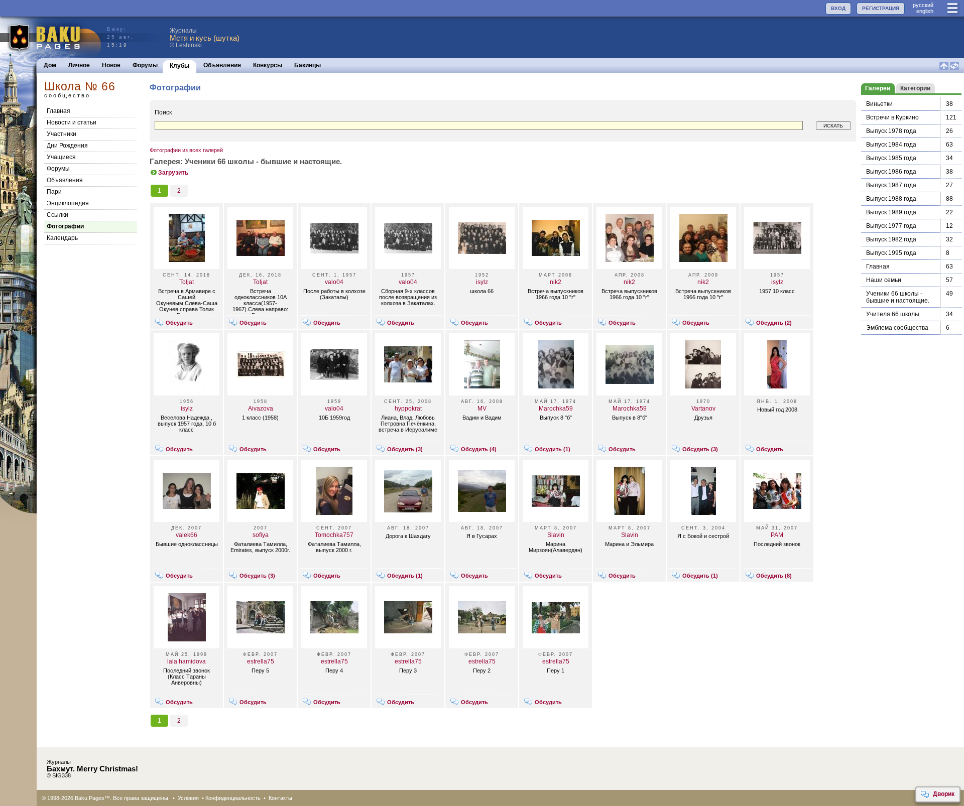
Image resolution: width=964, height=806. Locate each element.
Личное (79, 65)
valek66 (186, 535)
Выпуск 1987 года (891, 185)
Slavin (555, 535)
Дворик (943, 793)
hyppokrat (408, 408)
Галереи (877, 88)
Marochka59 (556, 408)
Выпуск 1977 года (891, 225)
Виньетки (879, 103)
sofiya (261, 535)
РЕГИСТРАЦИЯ (880, 8)
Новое (111, 65)
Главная (58, 110)
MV (482, 408)
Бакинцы (307, 65)
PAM (777, 535)
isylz (482, 282)
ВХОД (838, 8)
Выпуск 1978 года (891, 131)
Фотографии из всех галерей (186, 150)
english (924, 11)
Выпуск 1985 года (891, 158)
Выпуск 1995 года (891, 252)
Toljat (186, 282)
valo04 (334, 282)
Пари (54, 191)
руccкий (923, 5)
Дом (50, 65)
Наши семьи (883, 280)
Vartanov (703, 408)
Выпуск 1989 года (891, 212)
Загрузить (173, 172)
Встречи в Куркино (892, 117)
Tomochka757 (334, 535)
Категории (915, 88)
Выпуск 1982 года (891, 239)
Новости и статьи (71, 122)
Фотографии (65, 226)
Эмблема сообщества (897, 327)
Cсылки (57, 214)
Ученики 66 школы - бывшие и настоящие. (897, 297)
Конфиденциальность (233, 798)
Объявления (222, 65)
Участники (61, 134)
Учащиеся (61, 157)
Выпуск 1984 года (891, 144)
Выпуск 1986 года (891, 171)
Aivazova (260, 408)
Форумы (145, 65)
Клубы (179, 65)
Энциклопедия (68, 203)
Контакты (280, 798)
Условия (188, 798)
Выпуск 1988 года (891, 198)
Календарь (62, 237)
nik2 (555, 282)
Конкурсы (267, 65)
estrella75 (260, 661)
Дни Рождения (67, 145)
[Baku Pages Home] (51, 37)
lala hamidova (186, 661)
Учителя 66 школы (892, 314)
